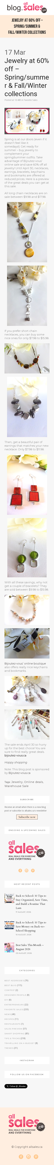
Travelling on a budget (19, 1043)
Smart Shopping (14, 1033)
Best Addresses (14, 980)
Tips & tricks (12, 1038)
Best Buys (10, 985)
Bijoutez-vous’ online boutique (25, 663)
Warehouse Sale (16, 786)
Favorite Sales (31, 100)
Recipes (9, 1019)
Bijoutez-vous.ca (19, 773)
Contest (9, 990)
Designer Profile (15, 995)
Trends (8, 1048)
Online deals (33, 782)
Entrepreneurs (14, 1004)
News (7, 1014)
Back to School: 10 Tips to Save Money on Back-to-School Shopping (31, 927)
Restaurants (12, 1024)
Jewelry (17, 782)
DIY (6, 1000)
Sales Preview (13, 1029)
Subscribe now (27, 817)
